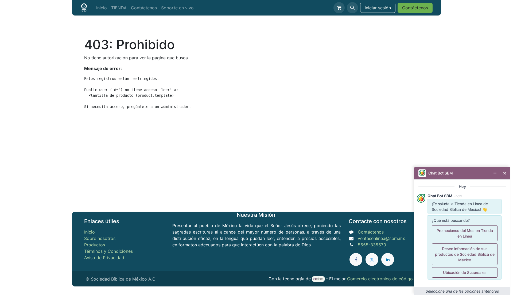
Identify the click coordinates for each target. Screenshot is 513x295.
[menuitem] (101, 7)
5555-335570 (372, 244)
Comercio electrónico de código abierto (388, 278)
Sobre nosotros (99, 238)
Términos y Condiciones (108, 251)
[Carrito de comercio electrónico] (339, 7)
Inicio (89, 232)
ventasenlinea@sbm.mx (381, 238)
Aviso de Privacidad (104, 257)
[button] (352, 7)
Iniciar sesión (378, 7)
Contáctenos (415, 7)
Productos (94, 244)
